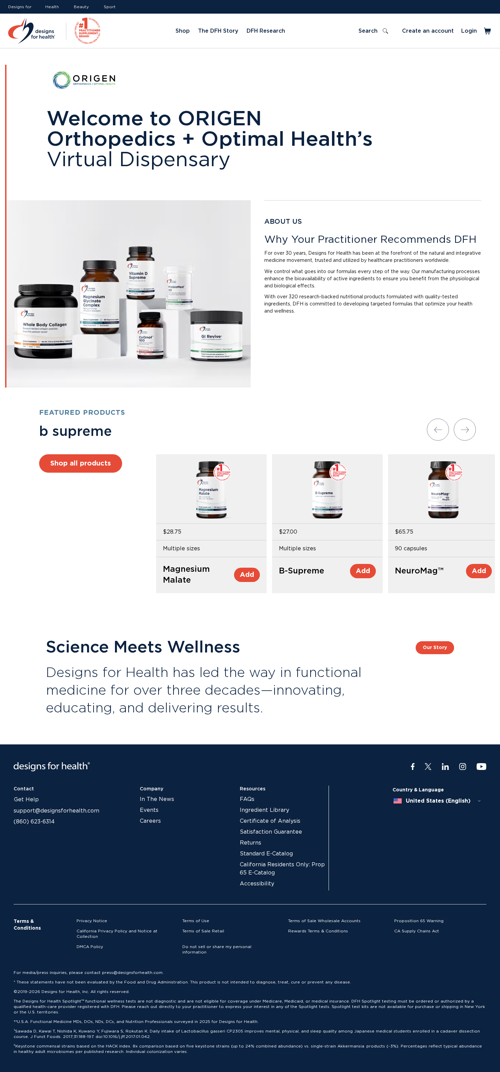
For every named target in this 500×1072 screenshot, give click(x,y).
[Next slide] (465, 430)
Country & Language (418, 790)
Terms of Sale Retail (203, 931)
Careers (150, 821)
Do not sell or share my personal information (216, 949)
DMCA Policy (90, 947)
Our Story (435, 647)
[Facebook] (413, 767)
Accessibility (257, 883)
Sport (110, 7)
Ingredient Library (264, 810)
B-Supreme (301, 571)
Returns (250, 843)
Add (247, 574)
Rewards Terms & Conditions (318, 931)
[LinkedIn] (445, 767)
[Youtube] (481, 767)
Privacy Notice (92, 921)
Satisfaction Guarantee (271, 832)
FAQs (247, 799)
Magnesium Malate (186, 574)
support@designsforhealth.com (56, 811)
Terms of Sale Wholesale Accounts (324, 921)
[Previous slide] (438, 430)
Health (52, 7)
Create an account (428, 31)
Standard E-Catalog (266, 853)
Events (149, 810)
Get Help (26, 799)
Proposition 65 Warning (419, 921)
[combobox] (437, 801)
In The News (157, 799)
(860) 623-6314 (34, 821)
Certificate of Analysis (270, 821)
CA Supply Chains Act (416, 931)
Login (469, 31)
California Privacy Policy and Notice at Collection (117, 934)
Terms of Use (195, 921)
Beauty (81, 7)
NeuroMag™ (419, 571)
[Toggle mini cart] (488, 31)
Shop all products (80, 463)
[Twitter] (428, 767)
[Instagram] (462, 767)
